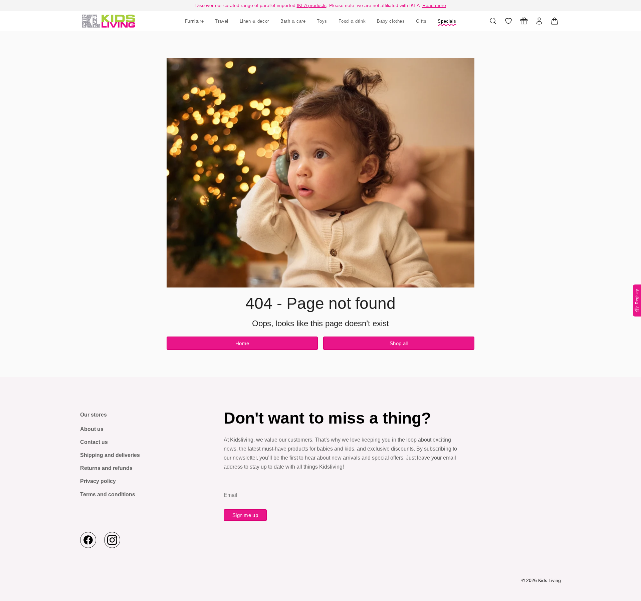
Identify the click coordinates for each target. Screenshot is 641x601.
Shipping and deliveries (110, 455)
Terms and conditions (107, 494)
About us (91, 429)
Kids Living (549, 580)
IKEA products (312, 5)
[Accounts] (539, 21)
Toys (322, 21)
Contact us (94, 442)
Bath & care (293, 21)
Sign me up (245, 515)
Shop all (399, 343)
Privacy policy (98, 481)
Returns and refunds (106, 468)
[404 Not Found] (108, 21)
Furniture (194, 21)
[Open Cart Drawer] (554, 21)
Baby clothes (391, 21)
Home (242, 343)
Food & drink (352, 21)
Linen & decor (254, 21)
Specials (447, 21)
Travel (221, 21)
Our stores (93, 415)
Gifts (421, 21)
